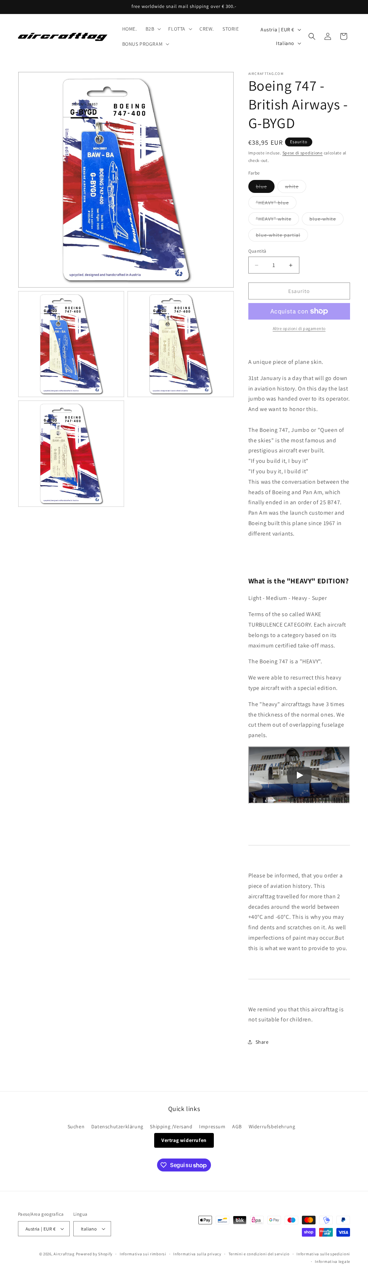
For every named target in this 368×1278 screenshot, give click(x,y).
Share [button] (262, 1042)
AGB (237, 1126)
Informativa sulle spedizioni (323, 1253)
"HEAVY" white (277, 220)
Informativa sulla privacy (197, 1253)
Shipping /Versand (171, 1126)
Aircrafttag (64, 1253)
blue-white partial (282, 236)
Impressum (212, 1126)
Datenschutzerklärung (117, 1126)
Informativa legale (332, 1261)
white (295, 188)
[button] (152, 28)
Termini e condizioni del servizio (259, 1253)
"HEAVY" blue (276, 204)
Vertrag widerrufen (184, 1140)
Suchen (76, 1126)
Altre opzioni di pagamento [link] (299, 328)
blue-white (326, 220)
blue (265, 188)
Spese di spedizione (302, 152)
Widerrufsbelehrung (272, 1126)
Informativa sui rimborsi (143, 1253)
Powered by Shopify (94, 1253)
